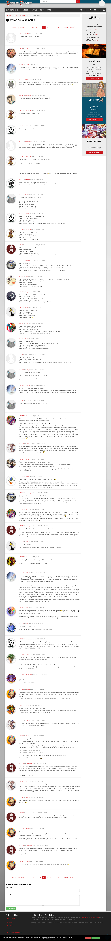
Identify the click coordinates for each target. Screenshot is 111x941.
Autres (15, 15)
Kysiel (26, 79)
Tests (42, 10)
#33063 (21, 292)
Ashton (27, 459)
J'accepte (88, 938)
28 (58, 27)
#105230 (21, 639)
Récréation (22, 15)
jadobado (27, 126)
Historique (10, 922)
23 (40, 27)
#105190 (21, 607)
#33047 (21, 33)
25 (47, 27)
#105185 (21, 557)
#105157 (21, 416)
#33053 (21, 126)
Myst (26, 307)
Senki (26, 276)
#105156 (21, 400)
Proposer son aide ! (94, 119)
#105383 (21, 797)
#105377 (21, 720)
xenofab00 (28, 141)
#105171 (21, 509)
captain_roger (28, 245)
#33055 (21, 156)
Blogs (49, 10)
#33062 (21, 276)
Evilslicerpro (28, 95)
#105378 (21, 736)
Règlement (10, 925)
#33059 (21, 229)
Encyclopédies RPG (13, 10)
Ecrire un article (93, 78)
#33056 (21, 179)
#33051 (21, 95)
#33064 (21, 307)
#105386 (21, 828)
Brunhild (27, 64)
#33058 (21, 213)
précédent (21, 27)
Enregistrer (11, 908)
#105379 (21, 763)
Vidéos (25, 10)
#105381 (21, 781)
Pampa (27, 705)
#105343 (21, 689)
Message (9, 894)
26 (51, 27)
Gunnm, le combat (91, 33)
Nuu (27, 623)
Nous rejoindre (11, 918)
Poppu (27, 323)
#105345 (21, 705)
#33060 (21, 245)
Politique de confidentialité (14, 932)
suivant (66, 27)
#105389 (21, 861)
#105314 (21, 674)
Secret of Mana (85, 917)
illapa (27, 557)
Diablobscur (29, 674)
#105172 (21, 526)
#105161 (21, 459)
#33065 (21, 323)
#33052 (21, 110)
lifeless (27, 476)
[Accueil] (21, 3)
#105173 (21, 541)
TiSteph (27, 194)
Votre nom (9, 887)
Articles (35, 10)
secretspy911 (28, 260)
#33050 (21, 79)
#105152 (21, 385)
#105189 (21, 572)
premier (14, 27)
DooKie (28, 689)
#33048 (21, 49)
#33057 (21, 194)
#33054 (21, 141)
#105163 (21, 476)
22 (36, 27)
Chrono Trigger (95, 917)
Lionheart (27, 49)
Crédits (9, 929)
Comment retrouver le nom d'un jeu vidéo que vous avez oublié (94, 26)
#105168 (21, 493)
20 (29, 27)
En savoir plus (95, 938)
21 (33, 27)
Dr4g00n (27, 292)
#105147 (21, 369)
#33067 (21, 354)
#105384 (21, 813)
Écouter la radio (93, 152)
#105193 (21, 623)
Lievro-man (28, 110)
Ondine (27, 416)
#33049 (21, 64)
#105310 (21, 654)
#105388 (21, 845)
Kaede (27, 607)
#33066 (21, 338)
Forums (9, 15)
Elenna (27, 33)
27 (54, 27)
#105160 (21, 443)
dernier (72, 27)
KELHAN (28, 654)
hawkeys (28, 443)
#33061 (21, 260)
